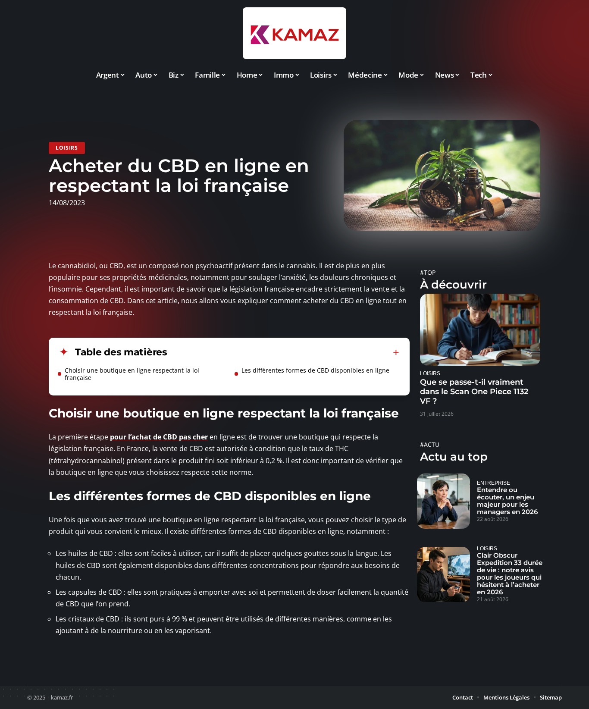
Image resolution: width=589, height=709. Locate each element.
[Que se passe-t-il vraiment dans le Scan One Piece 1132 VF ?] (480, 330)
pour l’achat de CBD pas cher (159, 437)
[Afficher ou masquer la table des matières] (283, 352)
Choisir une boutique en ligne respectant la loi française (132, 374)
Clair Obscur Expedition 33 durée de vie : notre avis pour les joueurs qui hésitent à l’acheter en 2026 (509, 573)
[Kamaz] (294, 33)
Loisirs (67, 147)
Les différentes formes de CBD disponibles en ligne (315, 370)
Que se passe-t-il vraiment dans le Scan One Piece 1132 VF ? (474, 391)
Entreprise (493, 482)
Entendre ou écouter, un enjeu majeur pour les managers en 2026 (507, 501)
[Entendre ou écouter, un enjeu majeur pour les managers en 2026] (443, 501)
